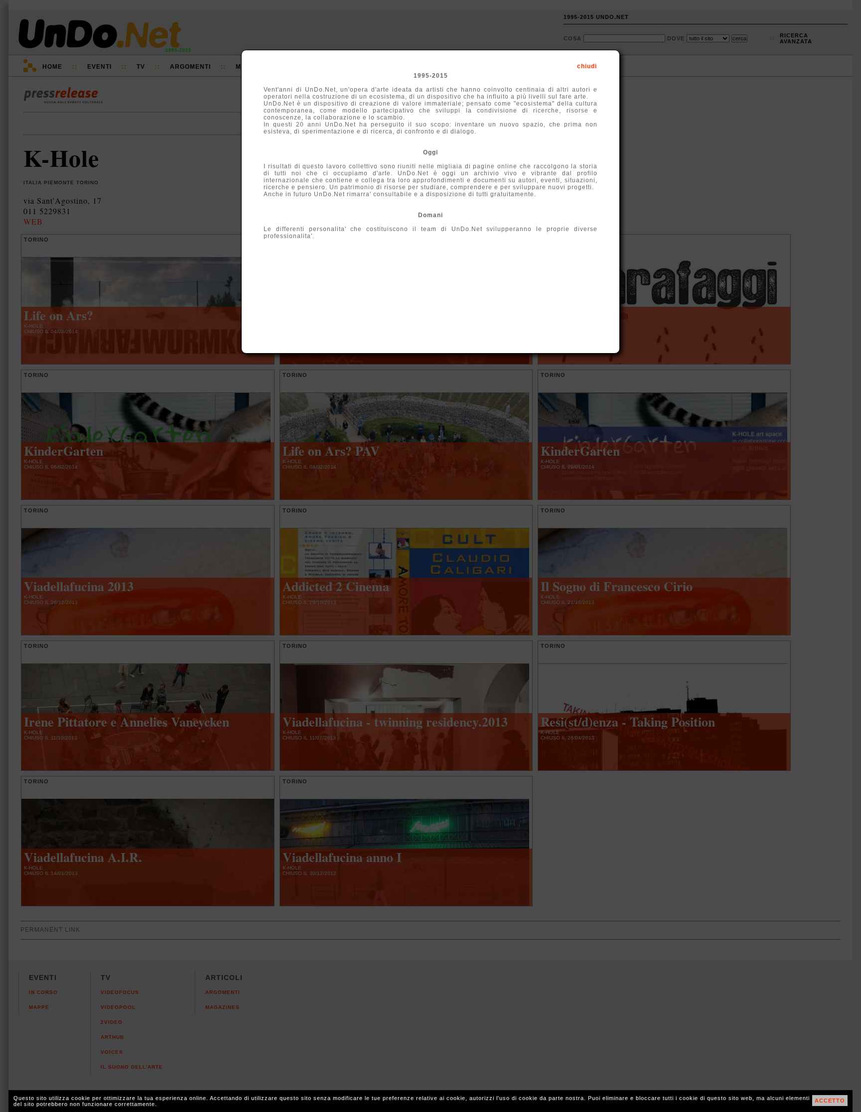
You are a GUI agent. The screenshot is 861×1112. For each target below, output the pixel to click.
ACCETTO (830, 1101)
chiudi (587, 66)
